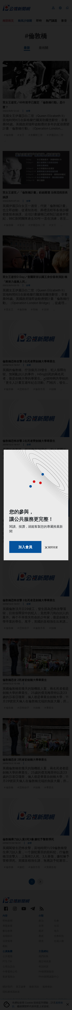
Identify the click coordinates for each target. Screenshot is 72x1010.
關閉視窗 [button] (52, 547)
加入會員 (25, 547)
